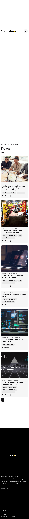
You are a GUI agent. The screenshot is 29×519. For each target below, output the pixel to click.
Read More (5, 196)
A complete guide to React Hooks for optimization (12, 231)
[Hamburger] (26, 31)
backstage (4, 144)
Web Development (8, 238)
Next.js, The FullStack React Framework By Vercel (12, 383)
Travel (20, 235)
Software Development (9, 235)
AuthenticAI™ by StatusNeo (9, 516)
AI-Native (3, 510)
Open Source (13, 387)
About (3, 508)
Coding (5, 387)
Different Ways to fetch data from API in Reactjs (12, 277)
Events (3, 512)
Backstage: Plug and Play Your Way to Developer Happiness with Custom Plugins (13, 188)
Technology (16, 144)
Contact (3, 514)
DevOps (10, 144)
